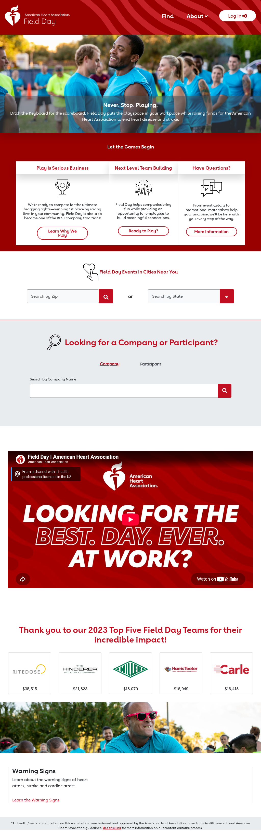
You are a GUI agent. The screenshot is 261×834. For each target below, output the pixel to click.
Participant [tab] (150, 364)
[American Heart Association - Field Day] (37, 17)
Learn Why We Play (62, 233)
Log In (235, 16)
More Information (211, 231)
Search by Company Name (53, 379)
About (196, 15)
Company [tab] (110, 363)
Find (168, 15)
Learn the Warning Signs (35, 800)
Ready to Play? (143, 230)
